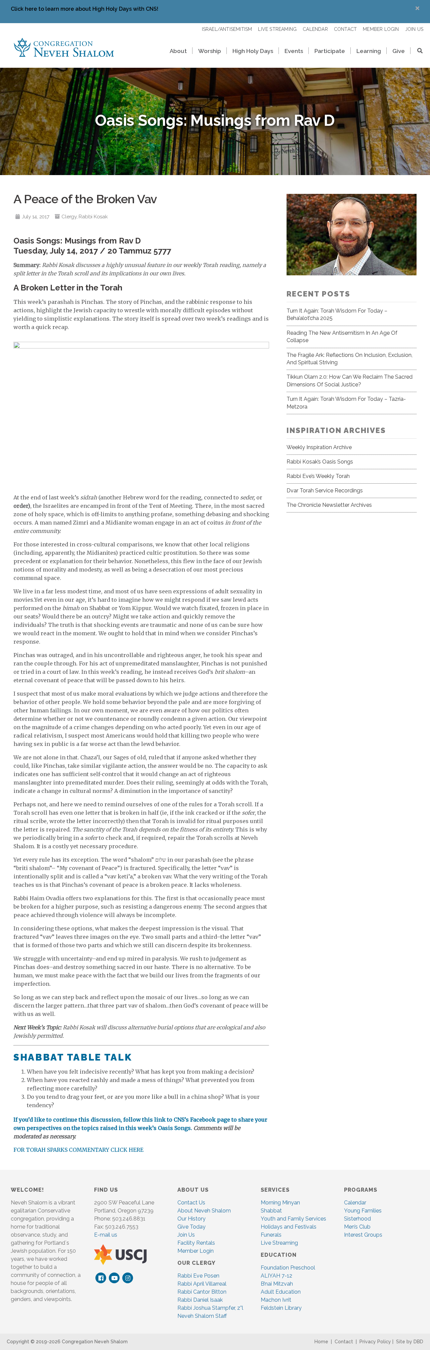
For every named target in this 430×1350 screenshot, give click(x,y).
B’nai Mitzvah (277, 1284)
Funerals (271, 1235)
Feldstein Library (281, 1308)
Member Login (195, 1251)
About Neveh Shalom (204, 1210)
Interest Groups (363, 1235)
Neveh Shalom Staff (202, 1316)
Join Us (186, 1235)
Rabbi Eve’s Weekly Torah (318, 476)
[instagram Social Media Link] (127, 1278)
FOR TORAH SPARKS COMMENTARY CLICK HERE (78, 1149)
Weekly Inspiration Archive (319, 447)
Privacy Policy (375, 1341)
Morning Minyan (280, 1202)
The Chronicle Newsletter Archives (329, 505)
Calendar (355, 1202)
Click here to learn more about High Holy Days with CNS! (84, 9)
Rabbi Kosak (93, 217)
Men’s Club (357, 1227)
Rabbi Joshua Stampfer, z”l (210, 1308)
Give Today (191, 1227)
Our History (191, 1219)
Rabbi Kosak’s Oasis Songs (320, 461)
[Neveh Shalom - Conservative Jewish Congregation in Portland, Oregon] (63, 47)
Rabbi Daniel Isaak (200, 1300)
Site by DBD (409, 1341)
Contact (344, 1341)
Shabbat (271, 1210)
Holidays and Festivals (288, 1227)
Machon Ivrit (276, 1300)
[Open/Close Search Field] (417, 51)
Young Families (363, 1210)
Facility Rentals (196, 1243)
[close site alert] (417, 8)
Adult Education (281, 1292)
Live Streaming (279, 1243)
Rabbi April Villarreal (201, 1284)
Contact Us (191, 1202)
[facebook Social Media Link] (100, 1278)
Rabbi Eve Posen (198, 1276)
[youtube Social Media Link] (114, 1278)
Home (321, 1341)
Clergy (69, 217)
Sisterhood (357, 1219)
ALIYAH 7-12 (276, 1276)
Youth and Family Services (293, 1219)
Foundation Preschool (288, 1267)
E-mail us (105, 1235)
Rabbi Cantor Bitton (201, 1292)
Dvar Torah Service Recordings (325, 490)
